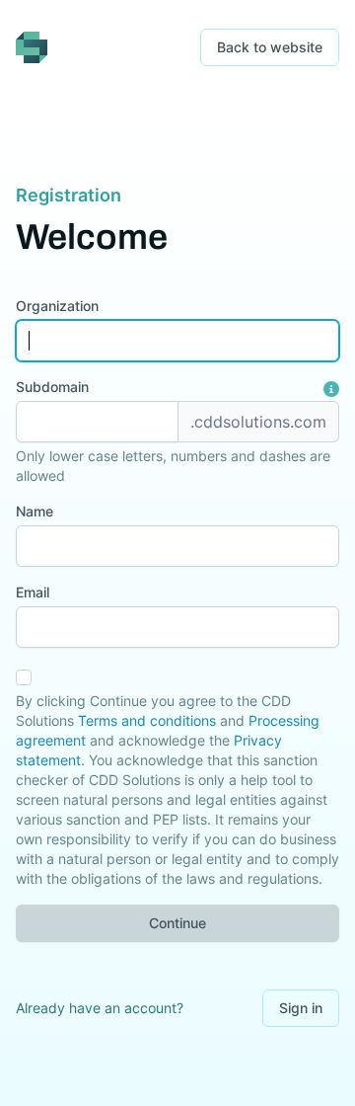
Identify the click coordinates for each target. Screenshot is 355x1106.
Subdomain (52, 386)
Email (32, 592)
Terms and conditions (147, 720)
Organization (57, 305)
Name (34, 511)
